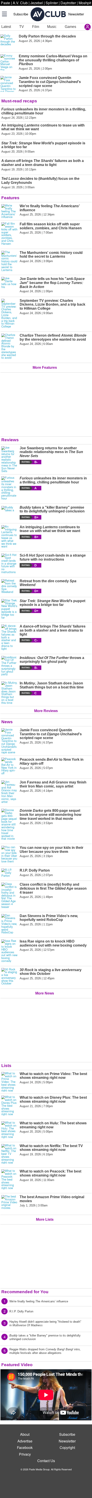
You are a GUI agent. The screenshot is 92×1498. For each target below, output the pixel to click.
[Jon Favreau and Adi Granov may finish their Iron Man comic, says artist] (9, 791)
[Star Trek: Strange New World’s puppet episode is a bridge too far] (9, 609)
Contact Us (46, 1460)
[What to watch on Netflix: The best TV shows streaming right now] (9, 1154)
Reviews (10, 439)
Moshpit (85, 2)
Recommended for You (24, 1291)
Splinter (52, 2)
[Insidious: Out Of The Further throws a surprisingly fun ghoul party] (9, 666)
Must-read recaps (19, 101)
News (7, 721)
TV (21, 27)
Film (35, 27)
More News (44, 993)
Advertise (24, 1441)
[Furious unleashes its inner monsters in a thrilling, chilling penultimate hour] (9, 488)
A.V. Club (20, 2)
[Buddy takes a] (9, 513)
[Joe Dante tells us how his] (9, 285)
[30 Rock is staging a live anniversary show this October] (9, 976)
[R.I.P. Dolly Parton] (9, 872)
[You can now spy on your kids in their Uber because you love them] (9, 854)
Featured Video (17, 1364)
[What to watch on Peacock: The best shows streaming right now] (9, 1179)
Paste (5, 2)
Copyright (67, 1447)
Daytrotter (68, 2)
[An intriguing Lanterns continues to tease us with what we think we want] (9, 536)
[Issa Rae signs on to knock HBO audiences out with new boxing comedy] (9, 950)
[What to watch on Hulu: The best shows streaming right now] (9, 1129)
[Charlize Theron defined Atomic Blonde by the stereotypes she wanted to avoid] (9, 346)
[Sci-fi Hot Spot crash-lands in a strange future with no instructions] (9, 563)
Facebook (25, 1447)
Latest (6, 27)
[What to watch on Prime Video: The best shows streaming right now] (9, 1082)
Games (70, 27)
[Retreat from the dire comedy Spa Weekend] (9, 586)
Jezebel (36, 2)
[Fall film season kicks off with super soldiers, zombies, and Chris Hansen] (9, 233)
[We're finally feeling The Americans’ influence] (9, 211)
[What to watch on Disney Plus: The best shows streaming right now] (9, 1106)
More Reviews (46, 711)
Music (51, 27)
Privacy (25, 1454)
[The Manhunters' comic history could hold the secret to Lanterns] (9, 261)
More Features (45, 367)
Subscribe (20, 14)
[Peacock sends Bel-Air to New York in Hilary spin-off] (9, 766)
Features (10, 197)
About (24, 1434)
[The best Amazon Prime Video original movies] (9, 1203)
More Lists (45, 1219)
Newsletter (76, 14)
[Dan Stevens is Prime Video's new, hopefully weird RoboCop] (9, 924)
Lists (6, 1065)
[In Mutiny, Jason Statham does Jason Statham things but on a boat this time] (9, 692)
